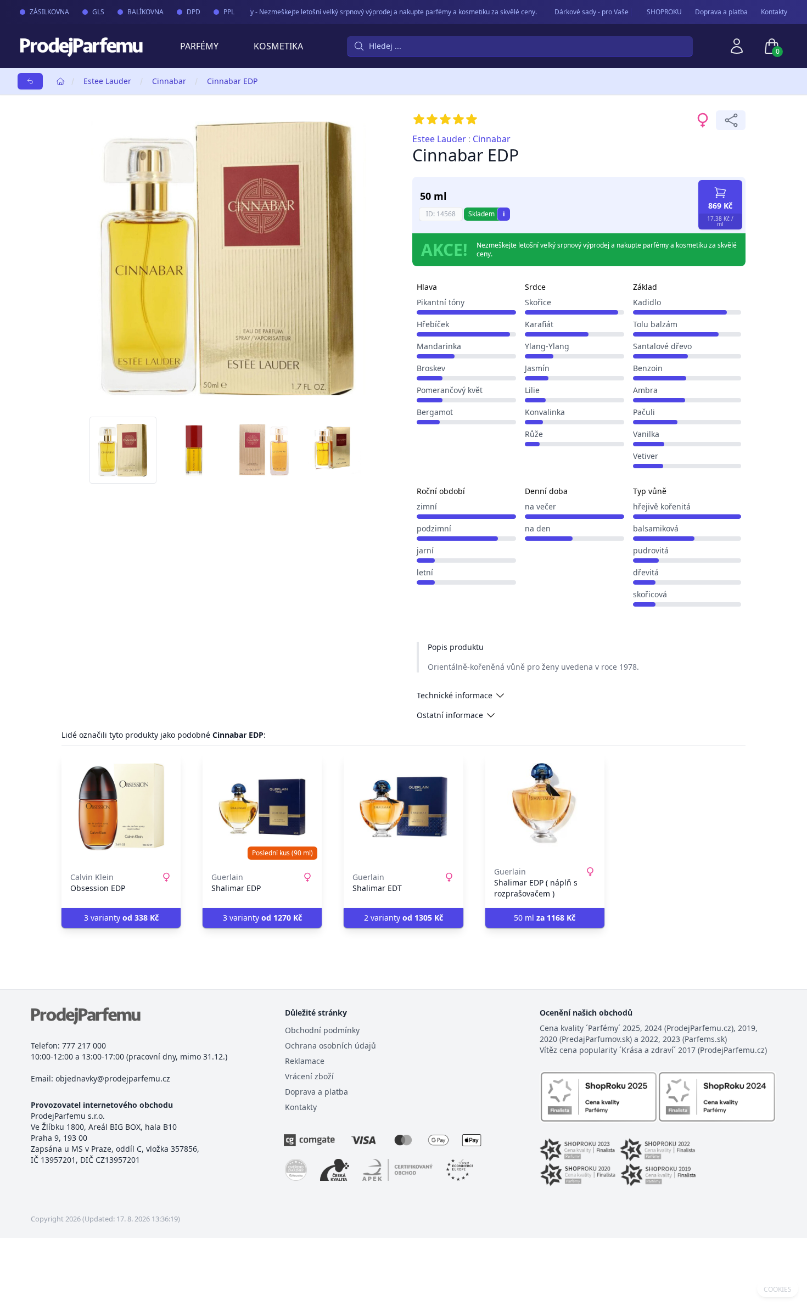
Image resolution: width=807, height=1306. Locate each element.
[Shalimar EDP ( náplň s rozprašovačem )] (545, 807)
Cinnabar (169, 81)
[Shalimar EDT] (403, 807)
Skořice (538, 302)
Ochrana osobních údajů (330, 1045)
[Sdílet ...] (730, 120)
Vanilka (646, 434)
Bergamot (435, 412)
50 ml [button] (544, 917)
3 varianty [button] (121, 917)
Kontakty (774, 12)
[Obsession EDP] (121, 807)
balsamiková (656, 528)
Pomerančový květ (450, 390)
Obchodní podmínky (322, 1030)
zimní (427, 506)
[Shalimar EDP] (262, 807)
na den (538, 528)
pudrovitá (651, 550)
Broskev (431, 368)
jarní (425, 550)
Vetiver (645, 456)
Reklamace (304, 1061)
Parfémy (199, 46)
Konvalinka (545, 412)
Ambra (645, 390)
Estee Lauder (107, 81)
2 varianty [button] (403, 917)
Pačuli (644, 412)
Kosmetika (278, 46)
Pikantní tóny (440, 302)
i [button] (504, 213)
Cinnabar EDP (232, 81)
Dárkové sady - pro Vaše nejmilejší (593, 11)
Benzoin (648, 368)
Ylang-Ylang (547, 346)
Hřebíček (433, 324)
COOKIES (778, 1289)
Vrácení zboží (309, 1076)
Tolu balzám (655, 324)
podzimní (434, 528)
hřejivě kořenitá (662, 506)
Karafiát (539, 324)
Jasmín (537, 368)
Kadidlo (647, 302)
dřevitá (646, 572)
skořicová (650, 594)
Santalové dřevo (662, 346)
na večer (540, 506)
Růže (534, 434)
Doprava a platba (721, 12)
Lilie (532, 390)
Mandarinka (439, 346)
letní (425, 572)
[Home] (60, 81)
